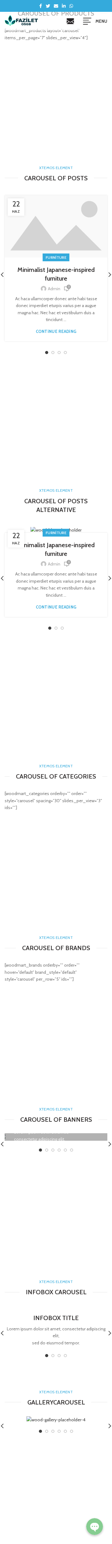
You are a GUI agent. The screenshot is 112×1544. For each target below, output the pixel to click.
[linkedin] (64, 6)
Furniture (56, 257)
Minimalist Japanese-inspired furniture (56, 274)
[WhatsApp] (71, 6)
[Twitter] (48, 6)
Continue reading (56, 331)
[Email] (56, 6)
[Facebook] (40, 6)
